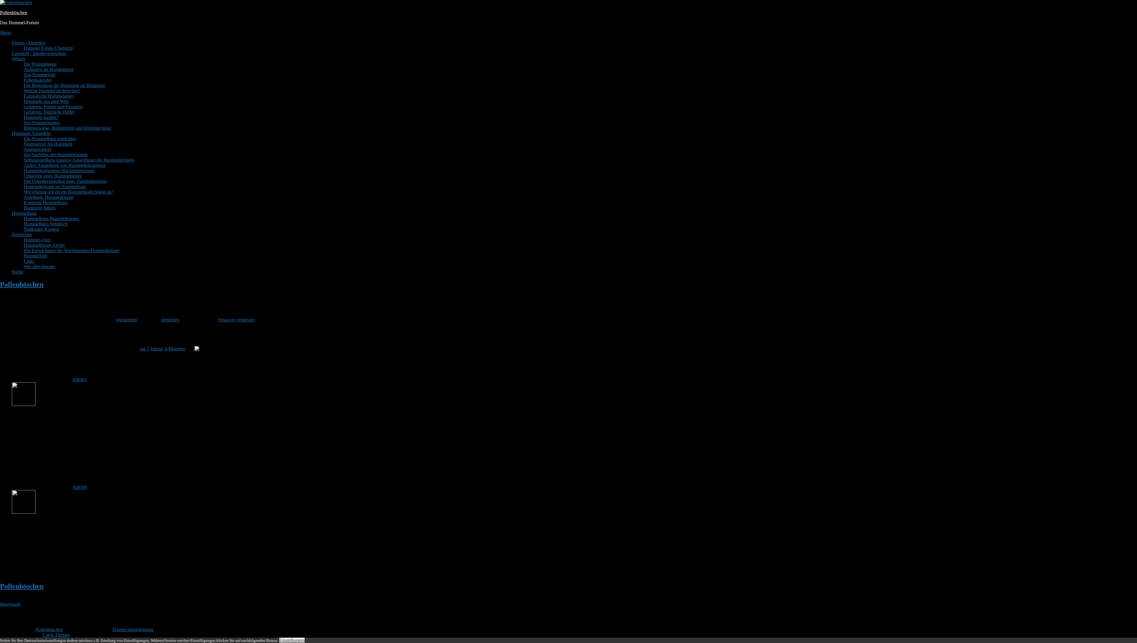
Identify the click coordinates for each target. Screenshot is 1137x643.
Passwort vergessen (236, 319)
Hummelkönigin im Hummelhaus (55, 186)
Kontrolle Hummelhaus (46, 202)
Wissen (18, 58)
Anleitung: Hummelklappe (48, 197)
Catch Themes (56, 634)
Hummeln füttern (40, 207)
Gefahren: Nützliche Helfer (49, 112)
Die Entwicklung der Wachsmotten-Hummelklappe (71, 250)
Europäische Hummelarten (48, 96)
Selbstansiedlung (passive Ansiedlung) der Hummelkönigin (79, 159)
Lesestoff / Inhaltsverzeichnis (39, 53)
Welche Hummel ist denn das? (52, 90)
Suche (17, 271)
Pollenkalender (38, 80)
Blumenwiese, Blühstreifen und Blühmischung (67, 127)
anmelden (170, 319)
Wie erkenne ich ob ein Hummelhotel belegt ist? (68, 191)
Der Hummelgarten (42, 122)
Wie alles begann (39, 266)
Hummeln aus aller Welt (46, 101)
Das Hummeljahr (40, 74)
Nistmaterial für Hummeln (48, 143)
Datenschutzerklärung (133, 629)
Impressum (10, 604)
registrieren (126, 319)
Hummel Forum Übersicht (48, 48)
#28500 (80, 487)
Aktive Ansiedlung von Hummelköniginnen (65, 165)
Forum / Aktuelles (28, 42)
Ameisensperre (38, 149)
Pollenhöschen (13, 12)
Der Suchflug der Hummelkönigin (56, 154)
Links (29, 261)
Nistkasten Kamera (41, 229)
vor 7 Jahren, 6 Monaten (162, 348)
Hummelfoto (35, 255)
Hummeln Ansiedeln (31, 133)
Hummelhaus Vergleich (46, 223)
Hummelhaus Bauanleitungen (51, 218)
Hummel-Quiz (37, 239)
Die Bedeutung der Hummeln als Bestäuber (64, 85)
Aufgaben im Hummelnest (48, 69)
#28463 (80, 379)
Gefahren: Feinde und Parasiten (53, 106)
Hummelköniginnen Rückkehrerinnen (59, 170)
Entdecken (22, 234)
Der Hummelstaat (40, 64)
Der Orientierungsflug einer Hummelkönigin (65, 181)
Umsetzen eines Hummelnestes (53, 175)
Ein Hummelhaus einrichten (50, 138)
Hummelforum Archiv (44, 245)
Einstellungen (292, 640)
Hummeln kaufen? (41, 117)
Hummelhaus (24, 213)
